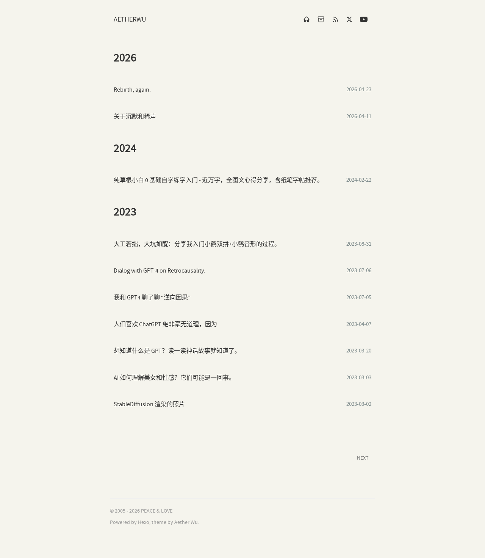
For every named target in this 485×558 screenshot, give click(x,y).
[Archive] (321, 19)
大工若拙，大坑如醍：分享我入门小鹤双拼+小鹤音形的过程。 (197, 244)
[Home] (306, 19)
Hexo (143, 522)
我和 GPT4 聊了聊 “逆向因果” (152, 298)
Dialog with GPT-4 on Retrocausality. (159, 271)
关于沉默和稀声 (135, 117)
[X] (349, 19)
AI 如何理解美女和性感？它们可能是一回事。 (174, 378)
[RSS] (335, 19)
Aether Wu (186, 522)
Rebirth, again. (132, 90)
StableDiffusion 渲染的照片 (149, 404)
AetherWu (130, 19)
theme (159, 522)
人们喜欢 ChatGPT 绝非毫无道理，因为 (165, 325)
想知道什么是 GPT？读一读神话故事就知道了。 (177, 351)
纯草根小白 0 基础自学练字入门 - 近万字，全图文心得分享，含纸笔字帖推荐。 (218, 180)
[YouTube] (364, 19)
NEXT (363, 458)
